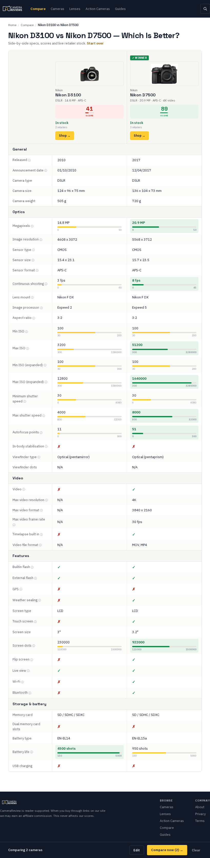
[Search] (205, 9)
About (199, 807)
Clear (196, 850)
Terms (200, 821)
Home (12, 25)
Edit (136, 850)
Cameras (57, 8)
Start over (95, 43)
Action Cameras (98, 8)
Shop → (64, 135)
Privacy (200, 814)
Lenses (74, 8)
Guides (120, 8)
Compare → (167, 850)
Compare (38, 8)
